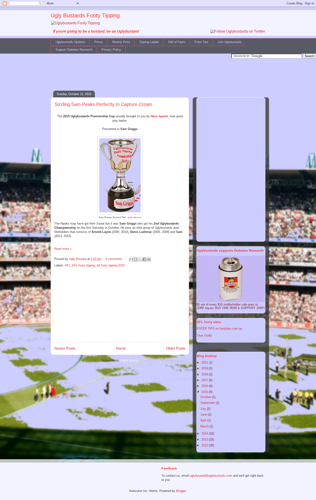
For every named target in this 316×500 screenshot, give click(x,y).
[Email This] (131, 259)
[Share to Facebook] (144, 259)
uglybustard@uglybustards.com (211, 475)
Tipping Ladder (149, 42)
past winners (134, 217)
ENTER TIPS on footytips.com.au (219, 328)
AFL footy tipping (83, 265)
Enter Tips (201, 42)
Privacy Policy (111, 49)
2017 (205, 380)
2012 (205, 445)
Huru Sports (159, 116)
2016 (205, 386)
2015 (205, 392)
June (204, 414)
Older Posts (175, 348)
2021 (205, 362)
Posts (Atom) (129, 360)
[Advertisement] (158, 69)
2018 (205, 374)
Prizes (98, 42)
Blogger (181, 491)
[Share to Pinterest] (148, 259)
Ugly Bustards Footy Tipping (85, 15)
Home (121, 348)
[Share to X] (140, 259)
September (208, 402)
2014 (205, 433)
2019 (205, 368)
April (203, 420)
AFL (67, 265)
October (206, 397)
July (203, 408)
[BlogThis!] (135, 259)
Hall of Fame (176, 42)
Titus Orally (204, 335)
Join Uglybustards (230, 42)
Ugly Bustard (78, 259)
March (205, 426)
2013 (205, 439)
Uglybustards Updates (70, 42)
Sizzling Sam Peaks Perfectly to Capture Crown (103, 104)
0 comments (113, 259)
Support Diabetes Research (74, 49)
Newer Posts (64, 348)
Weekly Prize (121, 42)
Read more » (62, 248)
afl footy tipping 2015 (111, 265)
